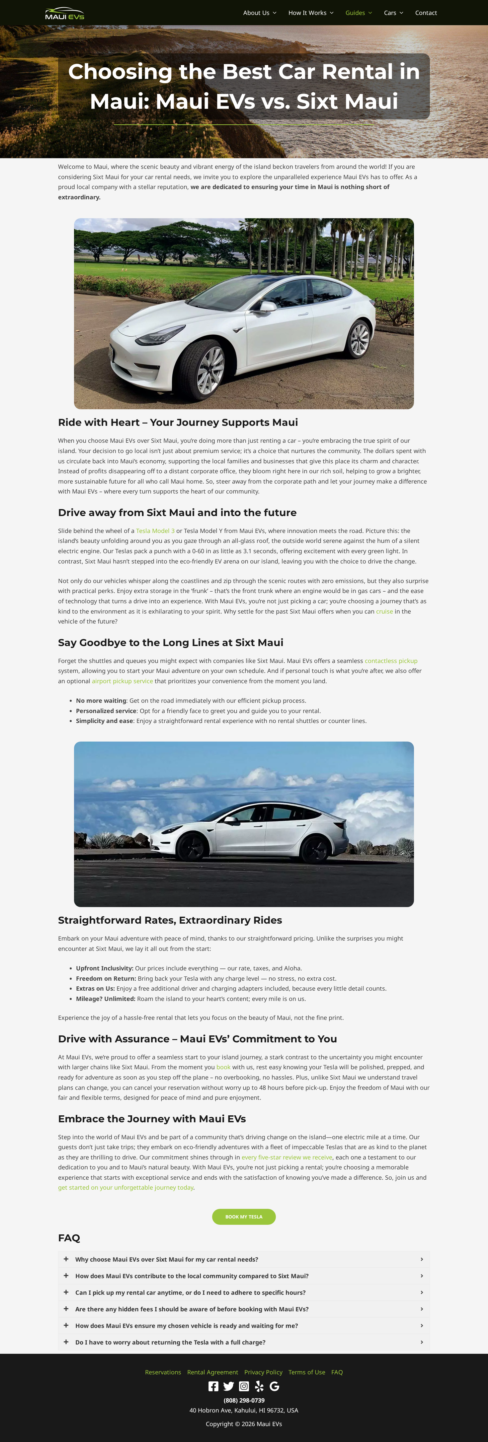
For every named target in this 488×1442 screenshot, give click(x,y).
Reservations (163, 1372)
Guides (355, 13)
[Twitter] (228, 1386)
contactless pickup (391, 661)
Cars (390, 13)
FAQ (69, 1238)
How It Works (307, 13)
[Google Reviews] (274, 1386)
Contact (426, 13)
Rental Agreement (212, 1372)
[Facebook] (213, 1386)
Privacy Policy (263, 1372)
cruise (384, 611)
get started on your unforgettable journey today (125, 1187)
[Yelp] (259, 1386)
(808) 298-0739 (244, 1400)
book (223, 1067)
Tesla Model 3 (155, 531)
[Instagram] (244, 1386)
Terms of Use (306, 1372)
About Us (256, 13)
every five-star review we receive (287, 1157)
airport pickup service (122, 681)
